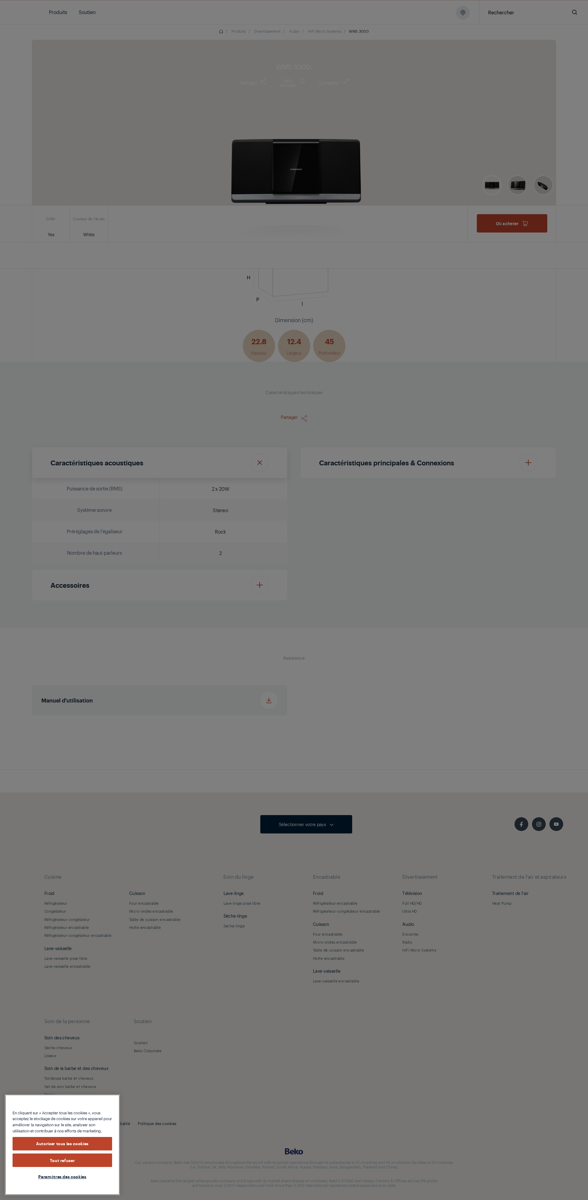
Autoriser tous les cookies (62, 1143)
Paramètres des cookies (62, 1176)
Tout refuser (62, 1160)
